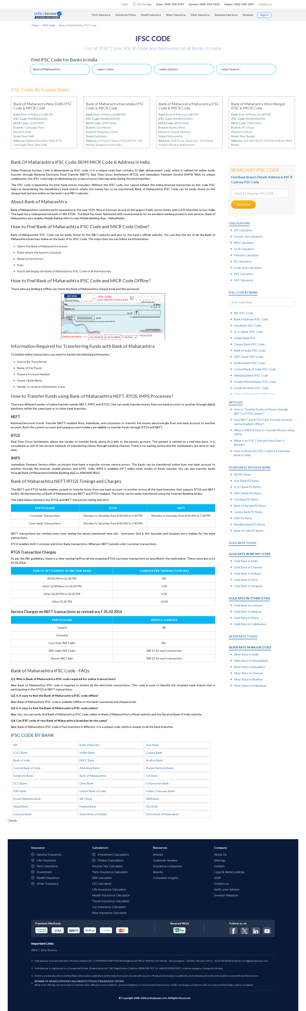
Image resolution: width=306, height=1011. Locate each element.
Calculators (239, 223)
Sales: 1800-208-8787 (170, 4)
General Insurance (49, 854)
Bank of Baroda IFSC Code (251, 319)
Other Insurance (47, 883)
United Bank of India (93, 791)
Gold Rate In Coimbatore (250, 624)
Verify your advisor (226, 889)
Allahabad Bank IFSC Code (251, 375)
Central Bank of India (26, 768)
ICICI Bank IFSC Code (248, 331)
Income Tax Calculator (248, 236)
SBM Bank (152, 798)
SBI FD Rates (242, 474)
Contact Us (265, 4)
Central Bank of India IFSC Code (255, 369)
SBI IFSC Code (243, 313)
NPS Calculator (244, 242)
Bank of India (21, 760)
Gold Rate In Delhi (246, 561)
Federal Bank (88, 806)
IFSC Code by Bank (243, 292)
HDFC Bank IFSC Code (248, 356)
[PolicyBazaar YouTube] (267, 930)
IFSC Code (49, 25)
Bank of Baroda (89, 745)
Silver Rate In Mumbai (248, 679)
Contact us (221, 883)
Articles (236, 402)
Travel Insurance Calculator (110, 901)
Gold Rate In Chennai (248, 567)
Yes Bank (152, 806)
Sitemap (219, 860)
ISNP (217, 878)
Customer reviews (165, 860)
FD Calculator (242, 261)
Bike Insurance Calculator (109, 912)
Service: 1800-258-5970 (204, 4)
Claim (124, 4)
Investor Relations (226, 895)
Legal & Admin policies (229, 872)
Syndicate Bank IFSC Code (251, 388)
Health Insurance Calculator (111, 895)
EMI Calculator (102, 878)
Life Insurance (46, 860)
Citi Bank (152, 775)
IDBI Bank (19, 791)
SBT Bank (86, 798)
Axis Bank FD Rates (246, 480)
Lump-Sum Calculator (248, 267)
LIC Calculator (101, 883)
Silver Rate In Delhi (246, 654)
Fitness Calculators (110, 860)
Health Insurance (48, 878)
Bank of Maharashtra (93, 775)
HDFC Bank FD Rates (247, 493)
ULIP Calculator (244, 249)
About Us (220, 854)
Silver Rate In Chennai (248, 673)
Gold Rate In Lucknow (248, 605)
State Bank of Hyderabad (162, 814)
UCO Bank (20, 783)
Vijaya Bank (20, 806)
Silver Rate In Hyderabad (250, 685)
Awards (158, 872)
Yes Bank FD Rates (246, 499)
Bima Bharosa (49, 950)
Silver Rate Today (243, 636)
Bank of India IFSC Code (249, 350)
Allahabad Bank (89, 768)
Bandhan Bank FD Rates (249, 524)
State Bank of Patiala (93, 814)
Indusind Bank (22, 814)
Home (35, 25)
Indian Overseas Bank (160, 791)
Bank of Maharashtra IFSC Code (254, 394)
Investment (44, 872)
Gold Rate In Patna (246, 617)
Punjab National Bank (159, 768)
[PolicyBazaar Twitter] (245, 930)
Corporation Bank (157, 783)
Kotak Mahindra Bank (27, 798)
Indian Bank (87, 752)
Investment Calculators (113, 854)
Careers (219, 866)
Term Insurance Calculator (110, 872)
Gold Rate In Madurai (247, 611)
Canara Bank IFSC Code (249, 344)
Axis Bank (152, 745)
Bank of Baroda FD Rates (250, 505)
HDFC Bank (87, 760)
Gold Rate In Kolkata (247, 573)
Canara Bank (154, 752)
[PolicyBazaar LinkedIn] (256, 930)
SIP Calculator (243, 230)
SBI (15, 745)
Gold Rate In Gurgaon (248, 586)
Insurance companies (167, 866)
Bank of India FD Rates (248, 530)
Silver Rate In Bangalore (249, 667)
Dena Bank (86, 783)
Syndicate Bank (23, 775)
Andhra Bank (154, 760)
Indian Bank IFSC (245, 338)
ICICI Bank (20, 752)
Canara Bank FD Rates (248, 512)
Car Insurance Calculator (109, 907)
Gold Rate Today (242, 543)
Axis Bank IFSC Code (247, 325)
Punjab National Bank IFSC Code (255, 381)
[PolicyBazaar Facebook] (233, 930)
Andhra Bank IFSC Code (249, 363)
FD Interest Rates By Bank (250, 467)
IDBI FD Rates (243, 518)
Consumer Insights (165, 878)
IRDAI (34, 950)
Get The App (144, 4)
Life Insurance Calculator (109, 889)
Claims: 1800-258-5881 (239, 4)
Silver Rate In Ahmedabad (250, 660)
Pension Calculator (246, 255)
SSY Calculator (243, 280)
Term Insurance (47, 866)
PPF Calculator (243, 274)
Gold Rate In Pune (246, 579)
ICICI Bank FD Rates (247, 487)
